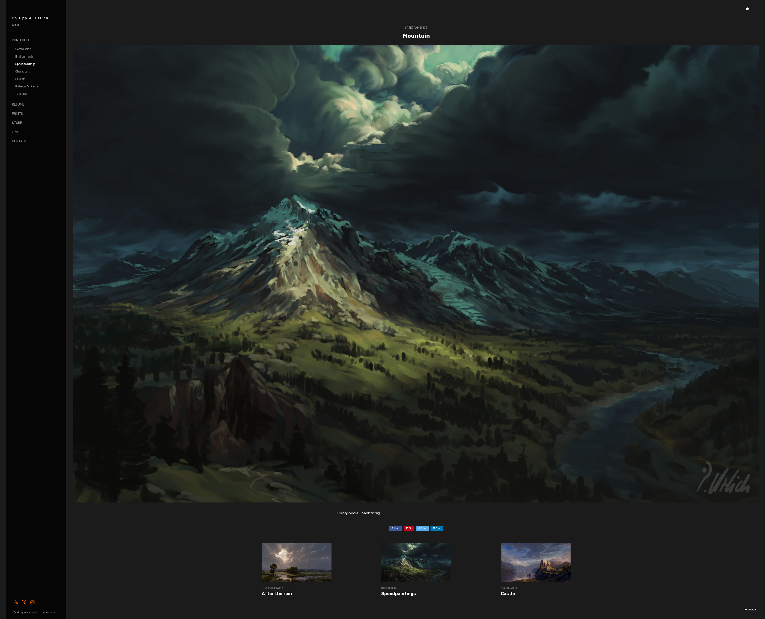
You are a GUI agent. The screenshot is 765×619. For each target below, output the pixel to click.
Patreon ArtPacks (26, 86)
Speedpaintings (25, 64)
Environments (24, 56)
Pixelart (20, 79)
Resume (18, 104)
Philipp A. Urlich (30, 18)
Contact (19, 141)
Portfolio (20, 40)
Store (17, 123)
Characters (22, 71)
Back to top (50, 612)
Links (16, 132)
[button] (750, 609)
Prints (17, 114)
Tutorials (21, 94)
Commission (23, 49)
